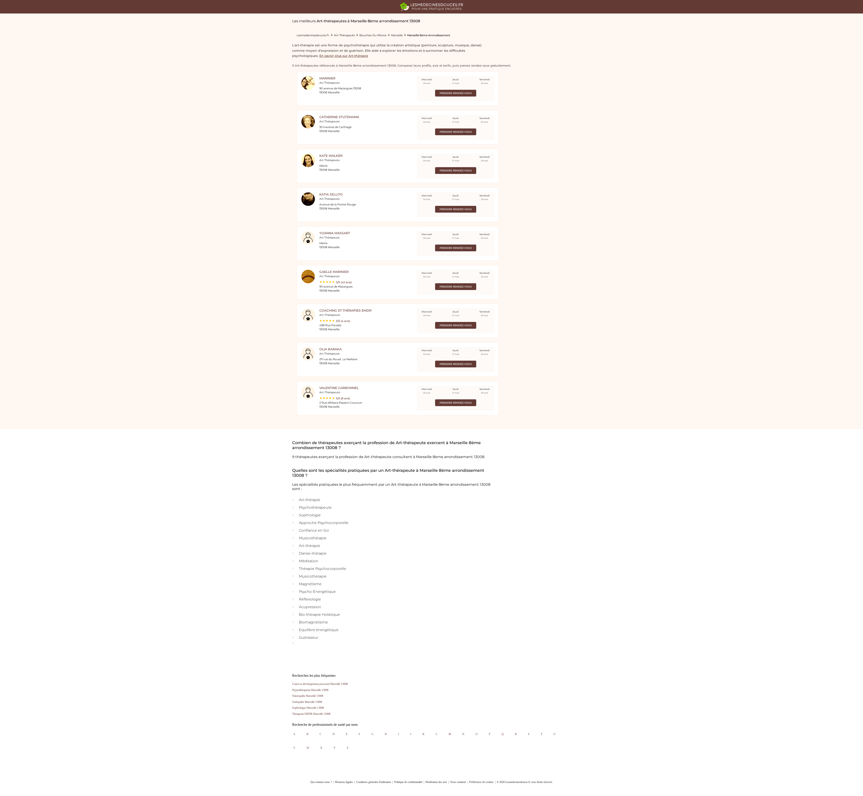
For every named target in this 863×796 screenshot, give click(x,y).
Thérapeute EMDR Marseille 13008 (311, 713)
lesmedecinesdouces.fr (313, 35)
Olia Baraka (330, 349)
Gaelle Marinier (334, 272)
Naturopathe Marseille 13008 (307, 695)
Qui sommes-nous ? (321, 782)
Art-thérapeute (344, 35)
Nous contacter (458, 782)
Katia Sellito (331, 194)
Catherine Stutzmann (339, 117)
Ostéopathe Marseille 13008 (307, 702)
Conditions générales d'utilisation (373, 782)
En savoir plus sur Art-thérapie (343, 56)
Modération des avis (436, 782)
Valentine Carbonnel (339, 388)
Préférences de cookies (481, 782)
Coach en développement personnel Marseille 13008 (320, 684)
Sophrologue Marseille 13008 (308, 707)
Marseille (397, 35)
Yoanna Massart (334, 233)
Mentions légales (344, 782)
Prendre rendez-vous (456, 93)
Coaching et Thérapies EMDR (345, 310)
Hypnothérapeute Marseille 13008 (310, 690)
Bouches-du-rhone (373, 35)
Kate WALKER (331, 156)
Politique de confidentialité (408, 782)
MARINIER (327, 78)
